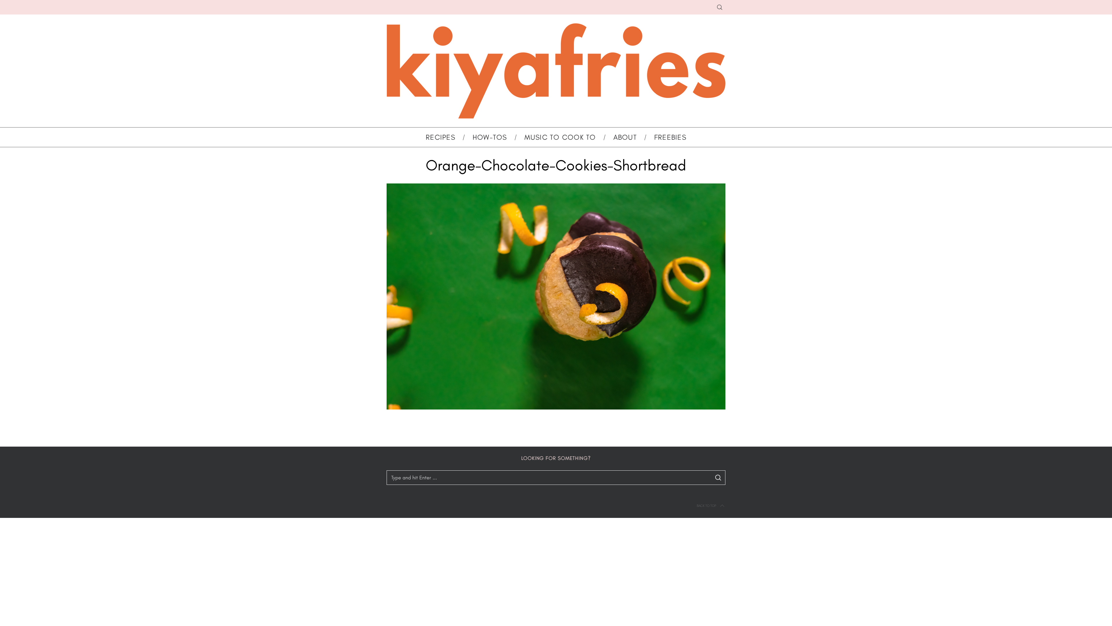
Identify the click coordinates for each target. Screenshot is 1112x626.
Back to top (706, 506)
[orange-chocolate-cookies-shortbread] (556, 408)
